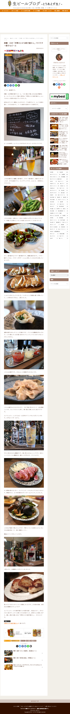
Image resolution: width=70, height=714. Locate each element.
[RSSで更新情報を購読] (59, 87)
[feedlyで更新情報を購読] (64, 84)
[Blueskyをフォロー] (56, 84)
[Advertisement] (35, 23)
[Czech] (19, 50)
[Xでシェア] (5, 85)
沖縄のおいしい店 (16, 640)
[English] (7, 50)
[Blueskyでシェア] (8, 85)
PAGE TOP (35, 701)
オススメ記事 (16, 706)
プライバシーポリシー (35, 710)
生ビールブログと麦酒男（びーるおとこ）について (32, 706)
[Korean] (17, 50)
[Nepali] (24, 50)
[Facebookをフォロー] (59, 84)
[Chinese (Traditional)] (10, 50)
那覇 (31, 640)
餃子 (35, 640)
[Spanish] (21, 50)
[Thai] (14, 50)
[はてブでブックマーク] (13, 85)
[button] (19, 85)
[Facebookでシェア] (10, 85)
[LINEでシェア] (16, 85)
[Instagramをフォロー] (61, 84)
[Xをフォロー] (54, 84)
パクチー (23, 640)
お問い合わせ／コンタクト (51, 706)
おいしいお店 (8, 640)
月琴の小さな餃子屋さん (11, 623)
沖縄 (28, 640)
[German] (12, 50)
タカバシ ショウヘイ (59, 62)
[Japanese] (5, 50)
